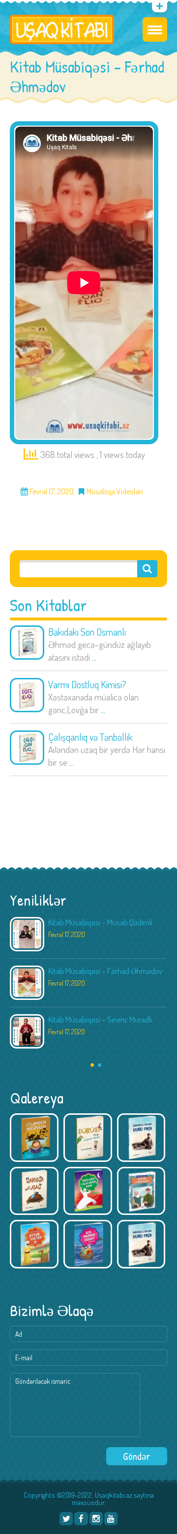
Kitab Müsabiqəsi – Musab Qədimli (100, 922)
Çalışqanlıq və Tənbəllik (90, 736)
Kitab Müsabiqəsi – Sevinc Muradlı (100, 1019)
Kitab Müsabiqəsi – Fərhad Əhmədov (105, 971)
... (94, 657)
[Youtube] (111, 1518)
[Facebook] (81, 1518)
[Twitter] (66, 1518)
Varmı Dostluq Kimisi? (87, 684)
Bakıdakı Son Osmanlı (87, 631)
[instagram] (96, 1518)
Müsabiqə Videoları (115, 491)
